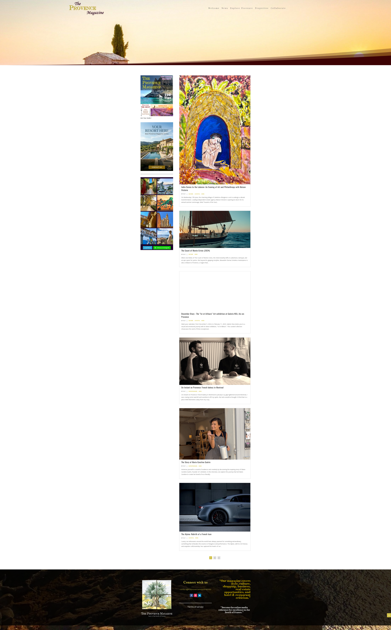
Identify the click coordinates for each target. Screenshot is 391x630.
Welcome (213, 8)
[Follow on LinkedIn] (199, 595)
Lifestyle (197, 194)
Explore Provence (241, 8)
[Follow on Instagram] (195, 595)
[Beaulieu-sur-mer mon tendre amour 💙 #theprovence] (165, 186)
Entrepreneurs (193, 391)
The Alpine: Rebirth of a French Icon (196, 534)
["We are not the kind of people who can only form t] (165, 236)
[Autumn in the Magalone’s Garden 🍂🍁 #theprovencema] (149, 203)
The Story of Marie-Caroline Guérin (195, 462)
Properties (262, 8)
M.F (184, 194)
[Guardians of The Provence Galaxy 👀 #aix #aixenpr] (149, 220)
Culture (191, 194)
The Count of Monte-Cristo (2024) (195, 250)
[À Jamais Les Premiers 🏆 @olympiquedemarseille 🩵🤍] (149, 236)
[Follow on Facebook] (191, 595)
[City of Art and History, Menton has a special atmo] (165, 220)
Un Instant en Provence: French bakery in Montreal (202, 387)
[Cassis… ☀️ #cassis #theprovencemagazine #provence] (149, 186)
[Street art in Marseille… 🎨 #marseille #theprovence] (165, 203)
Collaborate (278, 8)
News (225, 8)
